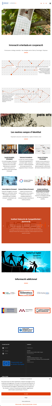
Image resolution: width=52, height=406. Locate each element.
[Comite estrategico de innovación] (9, 149)
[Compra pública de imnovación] (26, 181)
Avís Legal (35, 404)
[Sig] (48, 226)
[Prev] (3, 226)
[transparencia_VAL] (26, 293)
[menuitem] (41, 3)
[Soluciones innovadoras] (26, 149)
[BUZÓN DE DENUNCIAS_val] (26, 310)
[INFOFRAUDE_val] (9, 310)
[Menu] (50, 3)
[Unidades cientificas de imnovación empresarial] (42, 181)
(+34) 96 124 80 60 (30, 362)
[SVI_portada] (42, 149)
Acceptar (26, 393)
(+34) (30, 353)
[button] (50, 379)
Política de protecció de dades (27, 404)
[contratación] (42, 293)
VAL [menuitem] (41, 3)
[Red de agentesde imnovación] (9, 181)
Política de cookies (18, 404)
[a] (9, 293)
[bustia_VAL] (42, 310)
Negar (26, 397)
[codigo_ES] (26, 330)
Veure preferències (26, 401)
